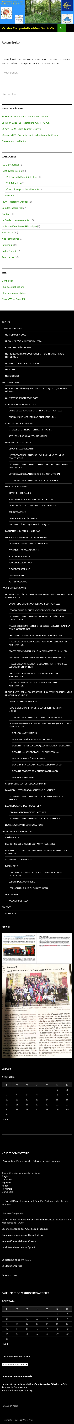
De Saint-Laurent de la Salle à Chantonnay (35, 752)
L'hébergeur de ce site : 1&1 (16, 1259)
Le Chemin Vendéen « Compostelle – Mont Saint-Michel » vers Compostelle (38, 596)
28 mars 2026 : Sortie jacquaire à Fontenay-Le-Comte (30, 134)
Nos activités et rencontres (17, 831)
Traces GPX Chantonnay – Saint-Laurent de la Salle (37, 657)
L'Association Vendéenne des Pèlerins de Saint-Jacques (31, 1160)
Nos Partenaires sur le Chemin (22, 363)
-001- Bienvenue (10, 164)
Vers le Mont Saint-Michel (19, 423)
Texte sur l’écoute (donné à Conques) (29, 524)
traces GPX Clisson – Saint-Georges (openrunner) (36, 635)
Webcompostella (18, 900)
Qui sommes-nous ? (15, 334)
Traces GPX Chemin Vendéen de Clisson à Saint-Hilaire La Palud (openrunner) (39, 627)
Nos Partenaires (10, 238)
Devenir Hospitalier (16, 486)
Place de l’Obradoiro (20, 556)
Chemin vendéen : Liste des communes (25, 783)
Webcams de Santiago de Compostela (26, 537)
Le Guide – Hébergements (15, 220)
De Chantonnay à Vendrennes (28, 758)
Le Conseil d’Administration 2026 (23, 341)
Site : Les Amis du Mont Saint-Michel (28, 436)
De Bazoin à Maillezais (24, 733)
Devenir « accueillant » (14, 141)
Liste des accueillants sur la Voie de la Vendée (34, 480)
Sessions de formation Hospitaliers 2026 (31, 499)
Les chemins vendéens (14, 588)
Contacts (10, 913)
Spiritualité (11, 894)
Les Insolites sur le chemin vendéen (28, 888)
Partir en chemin (11, 382)
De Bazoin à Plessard (23, 777)
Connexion (7, 280)
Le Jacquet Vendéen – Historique (19, 226)
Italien (5, 1185)
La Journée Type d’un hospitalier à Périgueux (34, 505)
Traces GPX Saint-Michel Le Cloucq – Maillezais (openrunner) (34, 675)
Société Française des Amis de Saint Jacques (25, 1228)
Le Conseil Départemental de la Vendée (22, 1201)
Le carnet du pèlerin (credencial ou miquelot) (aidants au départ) (37, 390)
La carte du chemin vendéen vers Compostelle (34, 604)
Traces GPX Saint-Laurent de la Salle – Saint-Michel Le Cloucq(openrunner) (38, 665)
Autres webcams (18, 581)
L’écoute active (17, 512)
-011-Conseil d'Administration (21, 176)
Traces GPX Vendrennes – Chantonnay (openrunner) (38, 651)
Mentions (10, 195)
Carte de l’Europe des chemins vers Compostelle (35, 410)
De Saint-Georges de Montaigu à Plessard (35, 771)
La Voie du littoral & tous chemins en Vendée (30, 790)
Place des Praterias (19, 569)
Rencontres (8, 257)
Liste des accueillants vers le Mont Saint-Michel (35, 717)
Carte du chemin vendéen (23, 701)
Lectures (10, 369)
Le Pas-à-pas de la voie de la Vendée (27, 812)
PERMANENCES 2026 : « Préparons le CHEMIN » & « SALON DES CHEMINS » (36, 852)
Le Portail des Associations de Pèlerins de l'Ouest (28, 1219)
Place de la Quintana (20, 562)
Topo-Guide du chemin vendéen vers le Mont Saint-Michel (37, 709)
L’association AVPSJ (12, 328)
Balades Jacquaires (12, 207)
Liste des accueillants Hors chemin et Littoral (34, 474)
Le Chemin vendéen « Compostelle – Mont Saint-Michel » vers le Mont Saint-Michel (38, 693)
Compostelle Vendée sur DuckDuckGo (22, 1234)
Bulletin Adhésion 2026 (18, 347)
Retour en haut (10, 1275)
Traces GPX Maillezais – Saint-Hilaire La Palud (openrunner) (33, 684)
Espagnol (6, 1182)
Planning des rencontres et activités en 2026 (30, 844)
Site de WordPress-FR (13, 299)
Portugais (7, 1188)
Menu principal (70, 28)
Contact (6, 213)
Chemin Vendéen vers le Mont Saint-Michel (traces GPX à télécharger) (40, 725)
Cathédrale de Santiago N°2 (24, 550)
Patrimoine (8, 244)
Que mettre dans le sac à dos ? (21, 398)
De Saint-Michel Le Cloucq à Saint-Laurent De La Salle (41, 745)
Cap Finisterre (16, 575)
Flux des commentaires (14, 292)
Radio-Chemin (9, 250)
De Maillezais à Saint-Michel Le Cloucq (33, 739)
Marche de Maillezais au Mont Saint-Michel (25, 116)
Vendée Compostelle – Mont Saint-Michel (29, 28)
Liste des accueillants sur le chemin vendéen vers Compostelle (36, 456)
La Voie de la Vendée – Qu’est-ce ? (23, 806)
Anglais (6, 1176)
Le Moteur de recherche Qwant (18, 1247)
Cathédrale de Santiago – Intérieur (28, 543)
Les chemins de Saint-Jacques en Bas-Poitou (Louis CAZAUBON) (36, 874)
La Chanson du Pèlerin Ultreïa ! (22, 531)
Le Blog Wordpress (12, 1265)
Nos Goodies (12, 376)
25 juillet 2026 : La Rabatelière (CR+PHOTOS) (26, 122)
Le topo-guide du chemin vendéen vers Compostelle (37, 610)
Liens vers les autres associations (24, 825)
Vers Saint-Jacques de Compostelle (24, 404)
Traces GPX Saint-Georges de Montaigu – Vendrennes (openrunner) (38, 643)
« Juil (5, 1119)
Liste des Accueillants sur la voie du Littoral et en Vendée (37, 798)
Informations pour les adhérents (22, 189)
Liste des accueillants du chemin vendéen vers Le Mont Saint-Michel (39, 466)
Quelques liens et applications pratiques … (32, 417)
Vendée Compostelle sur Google (19, 1241)
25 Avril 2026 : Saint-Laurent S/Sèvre (21, 128)
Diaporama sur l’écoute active (26, 518)
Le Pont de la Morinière (22, 881)
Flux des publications (13, 286)
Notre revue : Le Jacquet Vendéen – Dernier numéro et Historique (35, 355)
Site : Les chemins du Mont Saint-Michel (30, 429)
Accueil (6, 322)
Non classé (7, 232)
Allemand (7, 1179)
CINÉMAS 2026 (12, 837)
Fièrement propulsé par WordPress (17, 1420)
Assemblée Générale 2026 (19, 859)
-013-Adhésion (13, 183)
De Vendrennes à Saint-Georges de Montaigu (37, 764)
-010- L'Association (12, 170)
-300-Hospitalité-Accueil (15, 201)
